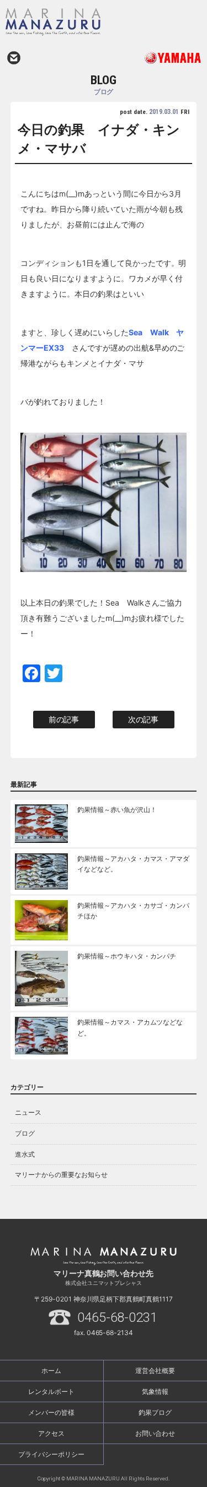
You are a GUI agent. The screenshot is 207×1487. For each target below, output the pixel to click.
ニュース (28, 1112)
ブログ (25, 1133)
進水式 (25, 1154)
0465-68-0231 (117, 1317)
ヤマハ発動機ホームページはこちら (153, 58)
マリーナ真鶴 (78, 22)
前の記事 (64, 719)
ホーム (51, 1370)
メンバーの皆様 (51, 1412)
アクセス (51, 1433)
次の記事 (143, 719)
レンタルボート (51, 1391)
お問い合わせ (14, 58)
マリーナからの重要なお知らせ (61, 1174)
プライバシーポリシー (51, 1454)
